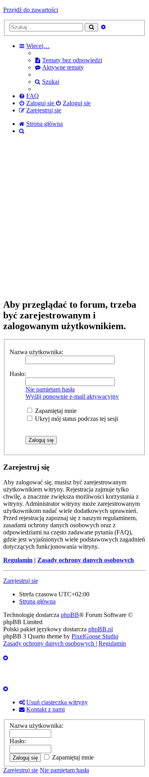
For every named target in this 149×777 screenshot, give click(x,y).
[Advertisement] (74, 217)
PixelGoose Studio (95, 636)
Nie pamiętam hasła (50, 389)
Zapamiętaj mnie (55, 410)
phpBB (70, 614)
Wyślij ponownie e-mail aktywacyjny (72, 396)
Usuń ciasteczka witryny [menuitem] (57, 702)
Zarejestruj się (20, 580)
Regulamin (18, 560)
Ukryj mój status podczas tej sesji (75, 418)
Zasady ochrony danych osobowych (85, 560)
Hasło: (18, 373)
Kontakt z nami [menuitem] (45, 709)
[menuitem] (68, 60)
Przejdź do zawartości (30, 9)
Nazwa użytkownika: (36, 352)
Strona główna (37, 601)
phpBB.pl (100, 629)
